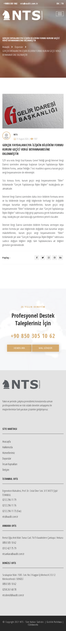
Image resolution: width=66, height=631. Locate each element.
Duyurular (19, 47)
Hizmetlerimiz (8, 453)
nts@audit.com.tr (29, 3)
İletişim (5, 470)
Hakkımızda (7, 447)
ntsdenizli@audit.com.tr (13, 595)
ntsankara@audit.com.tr (13, 554)
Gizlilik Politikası (54, 621)
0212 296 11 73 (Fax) (11, 511)
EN (58, 3)
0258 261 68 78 (9, 589)
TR (62, 3)
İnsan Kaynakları (9, 464)
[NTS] (33, 13)
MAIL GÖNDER (45, 348)
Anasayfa (5, 47)
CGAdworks (33, 624)
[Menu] (60, 13)
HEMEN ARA (19, 348)
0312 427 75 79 (9, 548)
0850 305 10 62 (9, 542)
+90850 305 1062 (10, 3)
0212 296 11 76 (9, 505)
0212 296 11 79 (9, 500)
